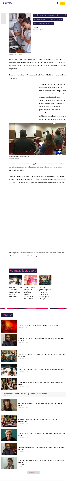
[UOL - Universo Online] (13, 3)
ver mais (32, 472)
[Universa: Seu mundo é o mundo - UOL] (7, 3)
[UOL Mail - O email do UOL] (55, 3)
